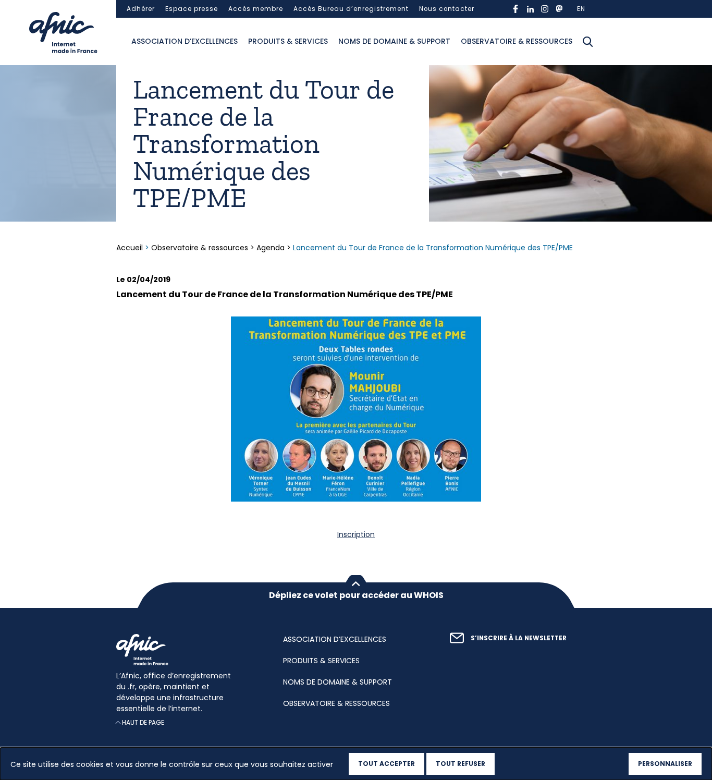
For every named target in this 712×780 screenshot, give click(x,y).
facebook (515, 9)
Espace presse (191, 9)
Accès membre (255, 9)
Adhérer (141, 9)
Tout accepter (386, 763)
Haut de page (143, 722)
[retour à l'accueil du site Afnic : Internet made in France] (189, 649)
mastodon (559, 9)
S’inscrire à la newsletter (519, 638)
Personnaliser (665, 763)
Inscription (356, 534)
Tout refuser (460, 763)
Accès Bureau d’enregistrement (351, 9)
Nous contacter (446, 9)
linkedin (530, 9)
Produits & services (288, 41)
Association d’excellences (184, 41)
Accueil (130, 247)
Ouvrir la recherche (588, 42)
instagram (544, 9)
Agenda (270, 247)
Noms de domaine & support (394, 41)
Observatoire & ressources (516, 41)
